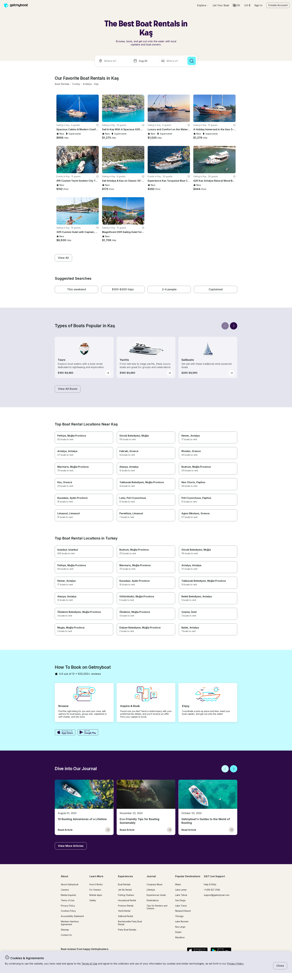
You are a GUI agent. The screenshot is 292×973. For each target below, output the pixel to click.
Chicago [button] (179, 916)
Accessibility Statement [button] (72, 916)
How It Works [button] (96, 884)
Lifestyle (151, 889)
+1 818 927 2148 (212, 889)
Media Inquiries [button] (68, 895)
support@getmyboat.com (216, 895)
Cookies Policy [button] (68, 911)
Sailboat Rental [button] (125, 916)
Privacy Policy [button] (235, 963)
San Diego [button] (180, 900)
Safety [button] (92, 900)
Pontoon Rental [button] (125, 905)
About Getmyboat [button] (69, 884)
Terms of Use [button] (89, 963)
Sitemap (65, 929)
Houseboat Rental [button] (127, 900)
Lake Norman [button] (181, 921)
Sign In (258, 5)
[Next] (233, 325)
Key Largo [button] (180, 926)
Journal (151, 876)
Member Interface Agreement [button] (70, 923)
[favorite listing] (97, 125)
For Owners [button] (95, 889)
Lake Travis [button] (181, 905)
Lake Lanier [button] (181, 889)
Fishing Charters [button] (126, 895)
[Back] (225, 325)
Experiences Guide (156, 895)
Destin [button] (178, 932)
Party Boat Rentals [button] (127, 929)
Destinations (153, 900)
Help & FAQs (210, 884)
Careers (65, 889)
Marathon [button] (180, 937)
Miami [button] (178, 884)
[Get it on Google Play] (88, 732)
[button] (221, 5)
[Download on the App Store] (65, 732)
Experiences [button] (125, 876)
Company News (154, 884)
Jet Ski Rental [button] (125, 889)
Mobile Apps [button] (95, 895)
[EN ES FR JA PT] (236, 5)
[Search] (191, 61)
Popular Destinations (187, 876)
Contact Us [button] (66, 935)
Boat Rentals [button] (124, 884)
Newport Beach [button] (183, 911)
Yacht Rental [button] (124, 911)
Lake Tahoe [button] (181, 895)
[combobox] (113, 61)
